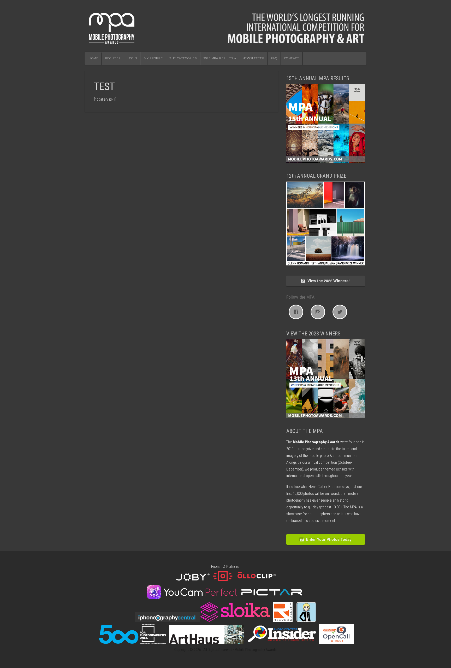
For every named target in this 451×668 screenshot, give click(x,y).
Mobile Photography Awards (225, 26)
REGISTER (113, 58)
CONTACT (291, 58)
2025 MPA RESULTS (218, 58)
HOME (93, 58)
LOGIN (132, 58)
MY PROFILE (153, 58)
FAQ (274, 58)
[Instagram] (319, 311)
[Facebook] (297, 311)
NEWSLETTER (253, 58)
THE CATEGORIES (183, 58)
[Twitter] (341, 311)
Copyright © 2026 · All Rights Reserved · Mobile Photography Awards (225, 650)
